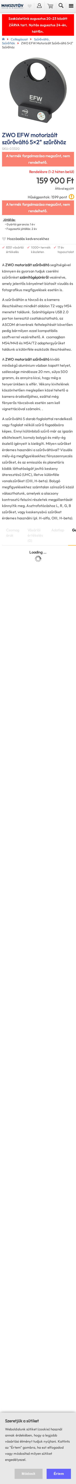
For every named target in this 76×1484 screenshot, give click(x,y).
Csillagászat (19, 39)
